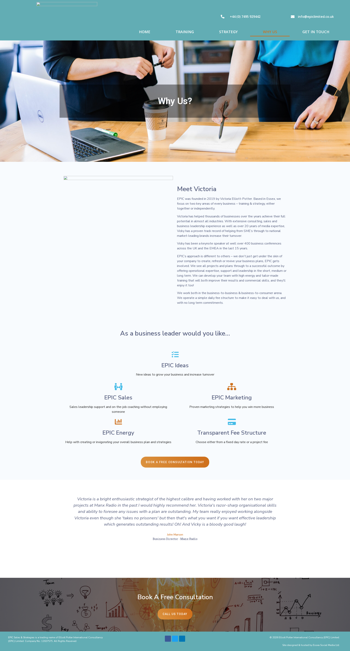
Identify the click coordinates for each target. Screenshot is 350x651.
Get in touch (315, 31)
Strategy (228, 31)
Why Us (270, 31)
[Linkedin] (182, 639)
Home (144, 31)
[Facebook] (168, 639)
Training (185, 31)
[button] (65, 525)
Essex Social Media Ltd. (326, 645)
